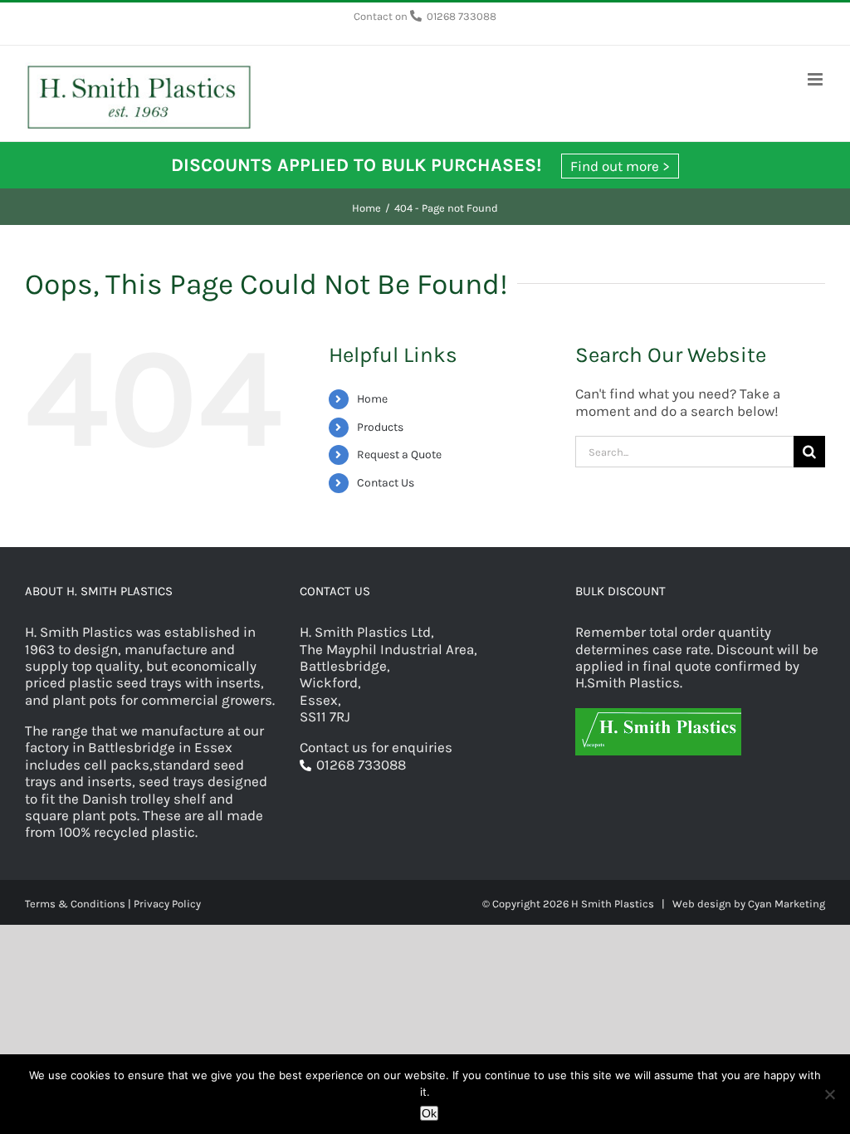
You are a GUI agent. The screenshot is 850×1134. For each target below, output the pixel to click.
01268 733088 (461, 16)
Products (380, 427)
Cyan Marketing (786, 903)
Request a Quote (399, 454)
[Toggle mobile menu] (816, 79)
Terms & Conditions (75, 903)
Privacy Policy (167, 903)
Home (372, 399)
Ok (429, 1113)
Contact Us (385, 483)
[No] (829, 1094)
